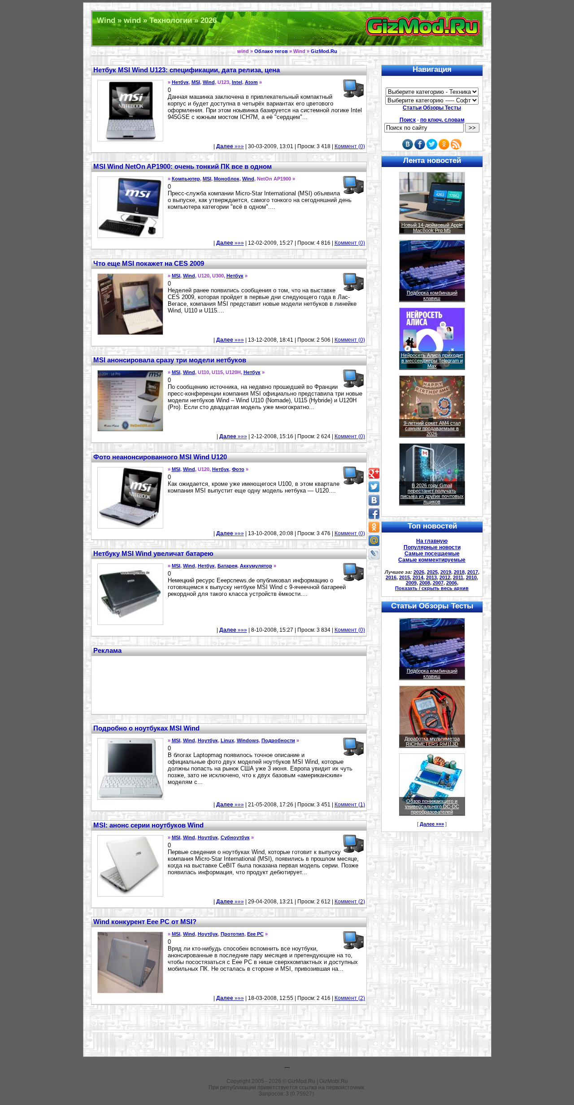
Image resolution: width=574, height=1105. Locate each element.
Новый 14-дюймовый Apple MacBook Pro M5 (432, 227)
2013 (431, 577)
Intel (237, 82)
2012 (444, 577)
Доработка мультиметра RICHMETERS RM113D (432, 741)
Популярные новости (432, 547)
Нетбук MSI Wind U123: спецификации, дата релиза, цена (186, 70)
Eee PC (255, 934)
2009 (411, 583)
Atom (251, 82)
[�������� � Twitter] (374, 486)
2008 (424, 583)
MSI (195, 82)
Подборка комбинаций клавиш (432, 295)
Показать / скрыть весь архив (432, 588)
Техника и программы (287, 28)
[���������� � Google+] (374, 473)
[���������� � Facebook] (374, 513)
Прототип (232, 934)
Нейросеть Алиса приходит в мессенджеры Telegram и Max (432, 360)
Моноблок (226, 178)
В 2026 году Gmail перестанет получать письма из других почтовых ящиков (432, 493)
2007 (438, 583)
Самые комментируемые (431, 560)
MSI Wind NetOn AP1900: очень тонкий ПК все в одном (182, 166)
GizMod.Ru (324, 51)
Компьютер (186, 178)
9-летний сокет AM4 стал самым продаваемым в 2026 (432, 428)
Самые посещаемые (432, 553)
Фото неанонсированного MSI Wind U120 (160, 457)
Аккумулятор (256, 565)
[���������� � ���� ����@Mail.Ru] (374, 540)
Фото (238, 469)
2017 (472, 572)
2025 (432, 572)
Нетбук (180, 82)
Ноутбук (208, 740)
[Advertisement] (228, 683)
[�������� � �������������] (374, 527)
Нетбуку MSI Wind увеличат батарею (153, 553)
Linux (227, 740)
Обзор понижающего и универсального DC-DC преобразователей (432, 806)
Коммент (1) (350, 804)
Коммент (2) (350, 901)
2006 (451, 583)
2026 (418, 572)
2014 (418, 577)
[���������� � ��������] (374, 500)
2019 (445, 572)
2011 (458, 577)
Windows (248, 740)
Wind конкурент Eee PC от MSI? (144, 921)
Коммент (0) (350, 146)
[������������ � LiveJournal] (374, 554)
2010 (471, 577)
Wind (209, 82)
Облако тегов (271, 51)
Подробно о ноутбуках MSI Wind (146, 728)
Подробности (278, 740)
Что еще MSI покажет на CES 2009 (148, 263)
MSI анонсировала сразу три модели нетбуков (169, 360)
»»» (230, 146)
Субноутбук (235, 837)
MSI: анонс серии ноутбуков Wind (148, 825)
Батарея (227, 565)
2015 (404, 577)
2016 (391, 577)
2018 (459, 572)
